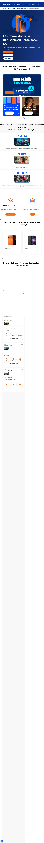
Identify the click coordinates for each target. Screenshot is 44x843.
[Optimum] (4, 4)
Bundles (18, 4)
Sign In (39, 4)
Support (32, 4)
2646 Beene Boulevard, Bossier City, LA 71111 (11, 328)
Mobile (13, 4)
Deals (23, 4)
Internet (8, 4)
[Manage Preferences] (1, 841)
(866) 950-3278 (6, 330)
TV (26, 4)
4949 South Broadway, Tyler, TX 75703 (10, 379)
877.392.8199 (27, 1)
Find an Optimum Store (8, 51)
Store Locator (34, 1)
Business (10, 1)
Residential (5, 1)
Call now (8, 55)
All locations (4, 8)
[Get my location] (23, 293)
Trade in (32, 214)
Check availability (8, 58)
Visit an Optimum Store (10, 214)
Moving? (39, 1)
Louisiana (9, 8)
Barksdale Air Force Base (17, 8)
